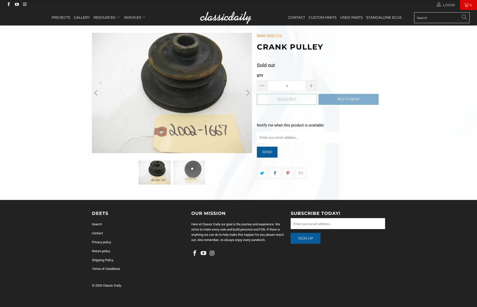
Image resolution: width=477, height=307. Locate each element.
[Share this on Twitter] (262, 173)
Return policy (101, 251)
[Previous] (97, 93)
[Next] (247, 93)
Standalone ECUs (384, 17)
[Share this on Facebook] (275, 173)
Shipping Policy (102, 260)
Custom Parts (323, 17)
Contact (296, 17)
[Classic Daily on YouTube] (16, 5)
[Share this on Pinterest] (288, 173)
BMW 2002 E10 (269, 36)
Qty (260, 75)
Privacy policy (101, 242)
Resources (105, 17)
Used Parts (351, 17)
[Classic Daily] (238, 17)
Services (133, 17)
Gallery (82, 17)
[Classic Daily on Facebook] (8, 5)
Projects (61, 17)
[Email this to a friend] (301, 173)
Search (97, 224)
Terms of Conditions (106, 269)
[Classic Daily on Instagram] (24, 5)
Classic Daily (112, 285)
